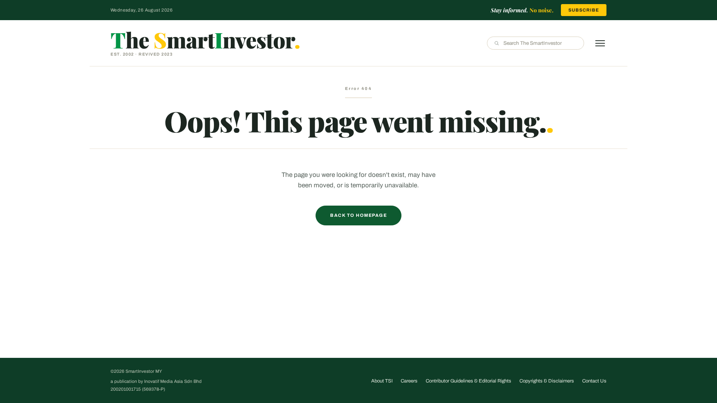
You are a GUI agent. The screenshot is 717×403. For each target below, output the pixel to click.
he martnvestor (205, 39)
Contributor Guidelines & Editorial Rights (468, 381)
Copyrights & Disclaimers (546, 381)
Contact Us (594, 381)
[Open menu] (600, 43)
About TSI (381, 381)
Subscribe (583, 10)
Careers (409, 381)
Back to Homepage (358, 215)
